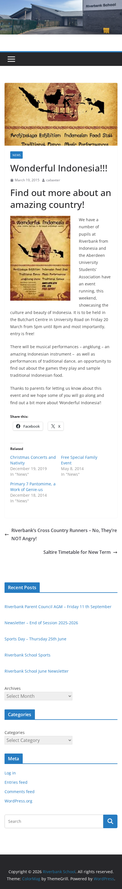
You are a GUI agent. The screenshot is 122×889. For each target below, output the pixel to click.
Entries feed (16, 782)
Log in (10, 773)
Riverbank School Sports (28, 655)
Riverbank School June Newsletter (37, 671)
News (16, 155)
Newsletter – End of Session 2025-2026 (41, 622)
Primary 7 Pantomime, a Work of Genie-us (33, 486)
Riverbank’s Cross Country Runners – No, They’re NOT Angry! (64, 534)
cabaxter (53, 180)
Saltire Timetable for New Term (77, 552)
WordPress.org (18, 801)
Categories (15, 732)
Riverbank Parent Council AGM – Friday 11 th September (58, 606)
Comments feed (20, 791)
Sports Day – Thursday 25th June (35, 639)
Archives (13, 688)
